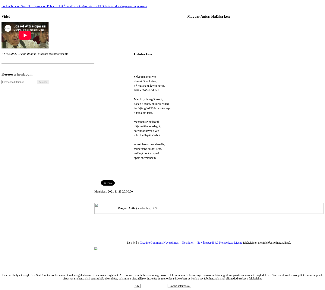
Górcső (87, 6)
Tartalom (16, 6)
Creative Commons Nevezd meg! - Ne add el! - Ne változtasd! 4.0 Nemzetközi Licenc (191, 242)
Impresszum (140, 6)
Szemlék (97, 6)
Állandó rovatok (73, 6)
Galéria (106, 6)
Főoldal (6, 6)
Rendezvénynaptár (121, 6)
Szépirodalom (39, 6)
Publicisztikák (55, 6)
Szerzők (26, 6)
